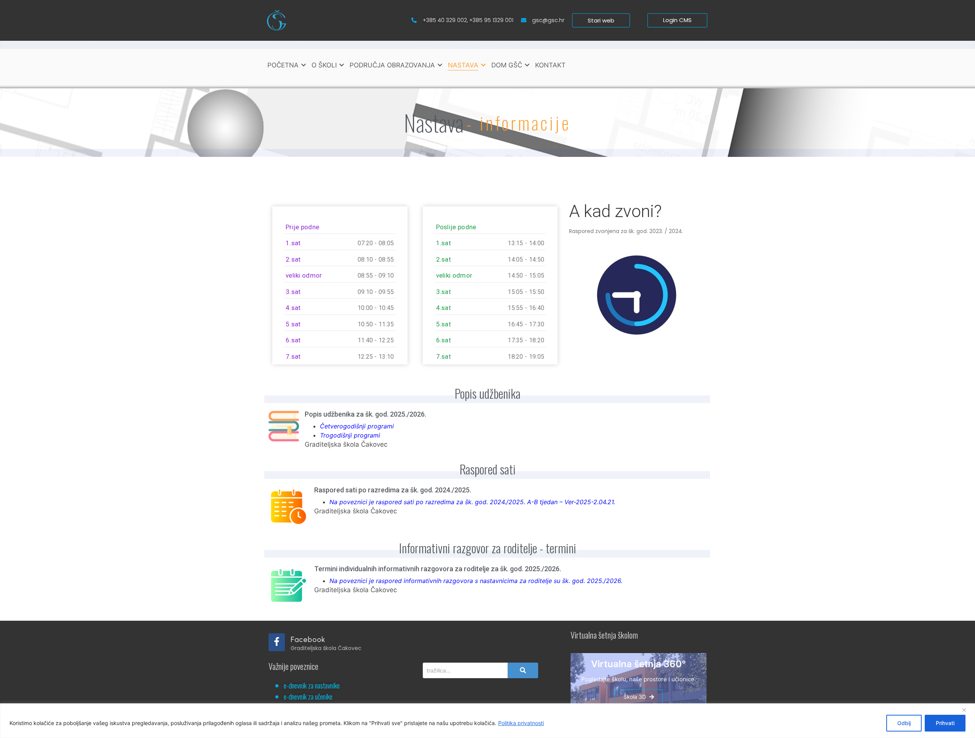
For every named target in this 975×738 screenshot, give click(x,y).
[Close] (967, 709)
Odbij (904, 723)
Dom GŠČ (506, 65)
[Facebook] (277, 642)
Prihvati (945, 723)
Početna (283, 65)
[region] (487, 720)
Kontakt (550, 65)
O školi (324, 65)
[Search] (523, 670)
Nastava (463, 65)
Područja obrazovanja (392, 65)
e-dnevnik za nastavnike (312, 685)
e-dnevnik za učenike (308, 696)
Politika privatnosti (521, 723)
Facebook (308, 639)
